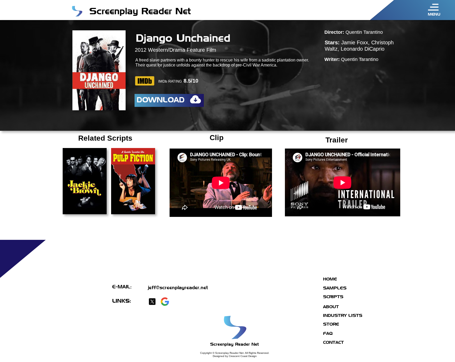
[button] (433, 7)
